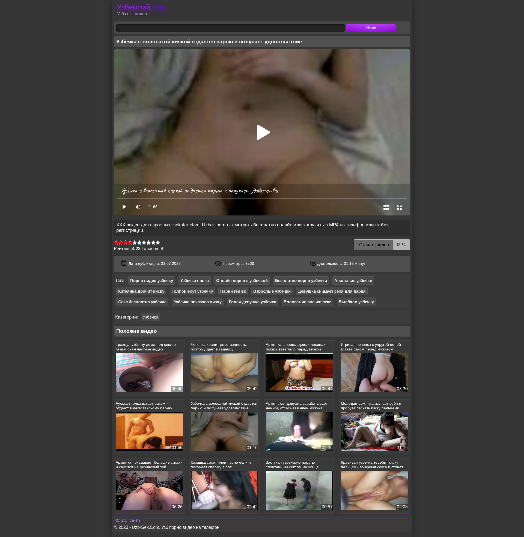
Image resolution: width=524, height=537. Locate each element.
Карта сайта (128, 520)
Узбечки (150, 317)
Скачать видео (382, 244)
